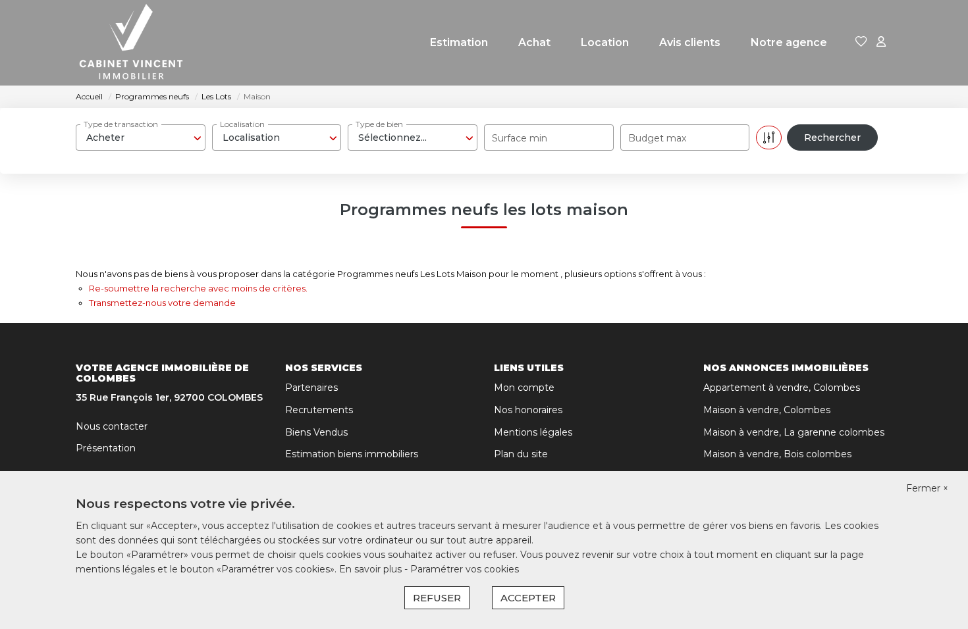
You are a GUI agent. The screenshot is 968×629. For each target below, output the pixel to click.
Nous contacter (112, 426)
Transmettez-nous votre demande (162, 302)
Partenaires (311, 387)
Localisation (242, 124)
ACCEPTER (528, 597)
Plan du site (521, 454)
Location (605, 42)
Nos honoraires (528, 410)
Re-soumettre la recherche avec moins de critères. (198, 288)
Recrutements (319, 410)
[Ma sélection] (861, 42)
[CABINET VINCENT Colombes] (131, 43)
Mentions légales (533, 432)
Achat (534, 42)
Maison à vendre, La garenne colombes (793, 432)
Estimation (459, 42)
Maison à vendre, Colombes (766, 410)
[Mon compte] (881, 42)
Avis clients (689, 42)
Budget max (657, 138)
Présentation (106, 448)
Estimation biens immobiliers (351, 454)
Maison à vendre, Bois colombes (777, 454)
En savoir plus (371, 569)
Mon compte (524, 387)
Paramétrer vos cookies (464, 569)
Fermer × (927, 488)
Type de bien (379, 124)
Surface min (519, 138)
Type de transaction (121, 124)
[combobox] (140, 137)
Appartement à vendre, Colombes (781, 387)
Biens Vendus (316, 432)
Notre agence (789, 42)
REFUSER (437, 597)
